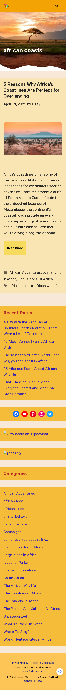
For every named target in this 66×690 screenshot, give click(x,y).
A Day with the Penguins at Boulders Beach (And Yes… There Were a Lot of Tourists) (31, 328)
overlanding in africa (20, 570)
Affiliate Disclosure (43, 662)
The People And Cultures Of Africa (32, 609)
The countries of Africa (22, 593)
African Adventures (25, 272)
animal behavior (16, 516)
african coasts (21, 286)
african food (13, 501)
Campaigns (12, 532)
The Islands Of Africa (35, 279)
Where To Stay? (17, 632)
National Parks (16, 562)
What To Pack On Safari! (23, 624)
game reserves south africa (26, 539)
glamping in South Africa (23, 547)
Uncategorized (15, 616)
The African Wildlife (20, 585)
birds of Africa (15, 524)
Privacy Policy (20, 662)
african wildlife (46, 286)
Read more (15, 248)
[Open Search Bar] (56, 6)
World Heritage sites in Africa (27, 639)
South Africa (14, 578)
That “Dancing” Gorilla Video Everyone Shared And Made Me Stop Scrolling (29, 388)
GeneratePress (33, 681)
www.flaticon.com (33, 671)
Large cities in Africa (20, 555)
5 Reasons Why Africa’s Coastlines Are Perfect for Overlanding (32, 90)
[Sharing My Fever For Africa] (6, 6)
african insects (16, 509)
